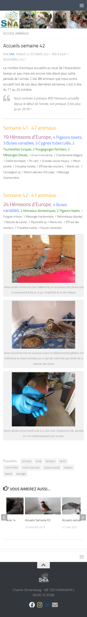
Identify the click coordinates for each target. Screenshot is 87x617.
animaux (27, 461)
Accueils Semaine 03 (37, 520)
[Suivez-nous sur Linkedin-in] (47, 605)
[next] (83, 517)
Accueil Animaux (16, 33)
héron (62, 461)
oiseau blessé (52, 467)
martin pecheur (31, 467)
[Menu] (81, 5)
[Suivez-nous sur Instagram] (40, 605)
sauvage (21, 473)
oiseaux (68, 467)
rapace (8, 473)
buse (38, 461)
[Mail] (55, 605)
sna (11, 54)
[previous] (4, 517)
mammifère (11, 467)
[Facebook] (32, 605)
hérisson (50, 461)
